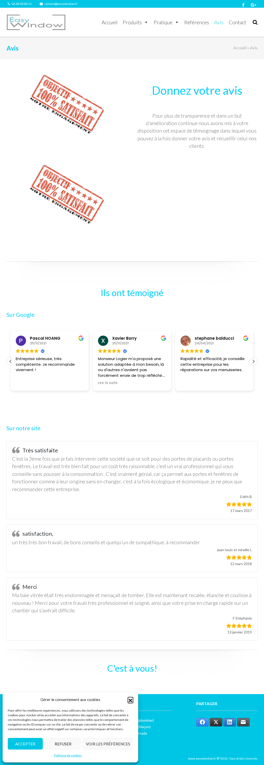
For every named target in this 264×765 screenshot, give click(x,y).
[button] (130, 699)
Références (196, 22)
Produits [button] (132, 22)
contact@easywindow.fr (61, 4)
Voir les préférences (108, 744)
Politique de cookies (68, 755)
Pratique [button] (163, 22)
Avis (219, 22)
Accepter (25, 744)
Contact (237, 22)
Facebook (243, 5)
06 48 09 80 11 (22, 4)
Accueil (110, 22)
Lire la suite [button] (108, 383)
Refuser (63, 744)
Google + (254, 5)
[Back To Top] (251, 753)
